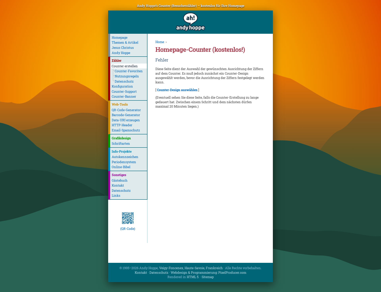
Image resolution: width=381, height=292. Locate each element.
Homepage (119, 37)
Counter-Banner (124, 96)
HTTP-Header (122, 125)
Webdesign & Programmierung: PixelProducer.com (208, 272)
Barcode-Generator (126, 115)
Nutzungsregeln (127, 76)
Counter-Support (124, 91)
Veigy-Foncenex (171, 268)
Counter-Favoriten (129, 71)
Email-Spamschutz (126, 130)
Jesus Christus (123, 47)
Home (159, 42)
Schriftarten (121, 143)
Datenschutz (124, 81)
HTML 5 (192, 277)
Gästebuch (119, 180)
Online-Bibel (121, 167)
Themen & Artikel (125, 42)
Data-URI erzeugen (126, 120)
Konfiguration (122, 86)
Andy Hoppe (121, 53)
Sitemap (208, 277)
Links (116, 195)
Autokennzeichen (125, 157)
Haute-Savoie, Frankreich (204, 268)
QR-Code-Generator (126, 110)
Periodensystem (124, 162)
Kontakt (118, 185)
